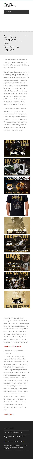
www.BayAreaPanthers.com (12, 346)
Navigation (8, 11)
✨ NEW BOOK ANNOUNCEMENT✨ (14, 441)
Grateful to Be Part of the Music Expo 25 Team (15, 437)
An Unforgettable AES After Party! (13, 432)
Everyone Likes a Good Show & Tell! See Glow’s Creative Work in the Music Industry (15, 447)
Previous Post (25, 35)
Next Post (27, 35)
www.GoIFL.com (9, 414)
